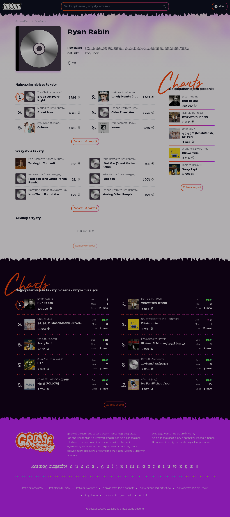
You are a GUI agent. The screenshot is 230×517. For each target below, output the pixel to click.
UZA (40, 363)
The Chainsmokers (48, 93)
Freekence (147, 339)
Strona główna (22, 21)
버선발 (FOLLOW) (48, 383)
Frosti (199, 113)
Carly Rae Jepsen (38, 190)
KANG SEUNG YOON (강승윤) (53, 380)
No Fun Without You (155, 383)
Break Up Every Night (48, 99)
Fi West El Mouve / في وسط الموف (163, 343)
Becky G (196, 165)
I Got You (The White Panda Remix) (47, 181)
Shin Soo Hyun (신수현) (50, 359)
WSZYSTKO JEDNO (195, 117)
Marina (184, 48)
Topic (185, 165)
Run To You (190, 101)
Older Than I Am (122, 112)
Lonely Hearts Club (124, 96)
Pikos (144, 359)
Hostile (162, 339)
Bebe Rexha (109, 159)
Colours (43, 127)
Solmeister (157, 359)
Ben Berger (116, 48)
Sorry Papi (189, 169)
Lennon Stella (119, 108)
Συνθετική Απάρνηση (154, 364)
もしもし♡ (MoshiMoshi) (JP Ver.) (198, 135)
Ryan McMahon (96, 48)
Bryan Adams (190, 97)
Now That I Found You (43, 194)
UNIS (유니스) (189, 129)
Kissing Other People (117, 194)
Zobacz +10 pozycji (85, 141)
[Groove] (12, 6)
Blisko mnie (190, 153)
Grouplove (151, 48)
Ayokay (57, 190)
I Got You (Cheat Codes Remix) (118, 165)
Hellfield (186, 113)
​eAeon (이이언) (149, 380)
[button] (220, 6)
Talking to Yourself (41, 163)
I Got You (108, 179)
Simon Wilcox (169, 48)
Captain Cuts (134, 48)
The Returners (170, 319)
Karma (116, 127)
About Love (45, 112)
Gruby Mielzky (190, 149)
